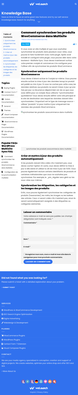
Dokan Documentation (8, 100)
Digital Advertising (11, 318)
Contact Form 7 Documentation (9, 93)
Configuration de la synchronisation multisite (10, 175)
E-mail (27, 247)
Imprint (33, 392)
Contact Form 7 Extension (14, 344)
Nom (26, 239)
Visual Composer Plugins (14, 348)
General (7, 106)
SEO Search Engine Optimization (17, 314)
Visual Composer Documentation (10, 116)
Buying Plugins (9, 88)
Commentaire (30, 223)
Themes (7, 110)
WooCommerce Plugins (14, 335)
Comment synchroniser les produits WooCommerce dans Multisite (8, 162)
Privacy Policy (42, 392)
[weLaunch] (39, 4)
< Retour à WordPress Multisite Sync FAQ (34, 40)
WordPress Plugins (11, 340)
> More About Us (9, 371)
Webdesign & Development (15, 323)
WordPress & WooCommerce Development (22, 310)
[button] (3, 4)
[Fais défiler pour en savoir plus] (39, 22)
